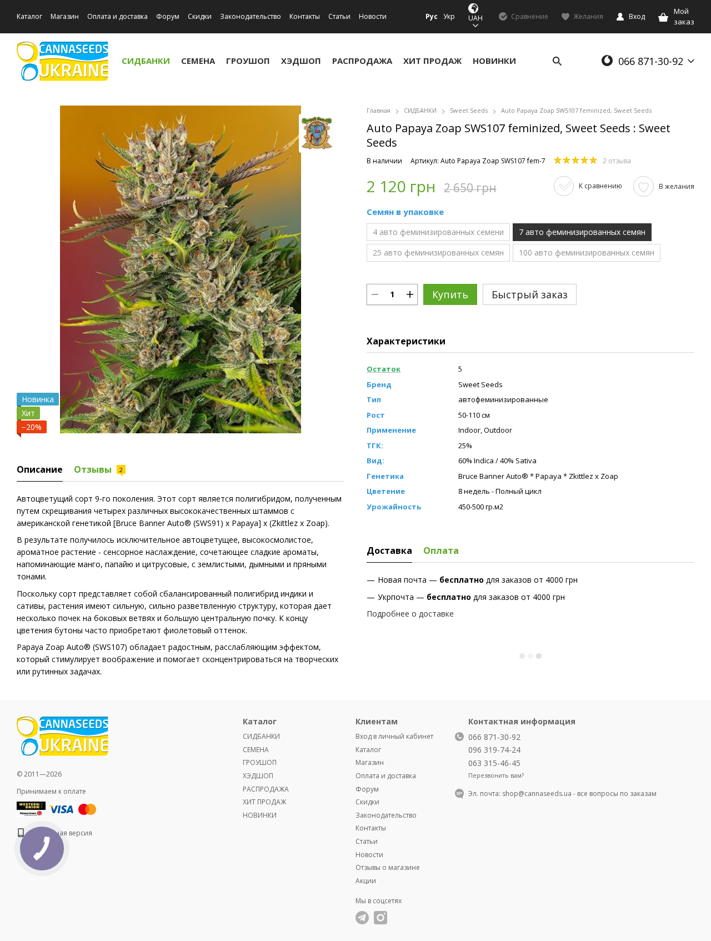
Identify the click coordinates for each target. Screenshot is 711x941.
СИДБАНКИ (146, 60)
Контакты (304, 16)
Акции (366, 880)
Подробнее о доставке (410, 613)
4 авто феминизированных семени (438, 232)
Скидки (200, 16)
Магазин (65, 16)
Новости (373, 16)
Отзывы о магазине (388, 867)
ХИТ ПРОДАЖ (432, 60)
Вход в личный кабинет (394, 736)
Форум (167, 16)
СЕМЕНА (198, 60)
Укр (449, 16)
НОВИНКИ (494, 60)
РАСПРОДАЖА (362, 60)
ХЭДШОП (301, 60)
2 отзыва (617, 161)
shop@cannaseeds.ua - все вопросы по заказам (579, 793)
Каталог (29, 16)
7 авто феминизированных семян (582, 232)
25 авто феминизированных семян (438, 252)
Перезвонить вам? (496, 775)
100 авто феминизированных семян (586, 252)
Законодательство (250, 16)
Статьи (339, 16)
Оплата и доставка (117, 16)
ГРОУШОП (248, 60)
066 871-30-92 (650, 61)
